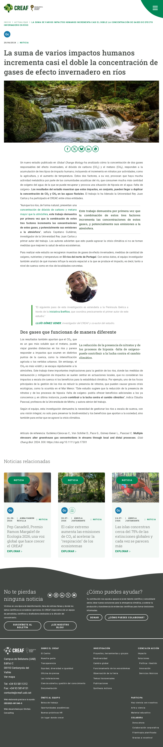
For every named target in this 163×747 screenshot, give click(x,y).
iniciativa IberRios (59, 311)
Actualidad (21, 22)
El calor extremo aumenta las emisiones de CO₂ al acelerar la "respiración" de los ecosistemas (80, 536)
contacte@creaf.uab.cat (17, 692)
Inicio (7, 22)
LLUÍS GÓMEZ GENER (48, 323)
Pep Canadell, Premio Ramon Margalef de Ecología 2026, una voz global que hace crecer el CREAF (26, 536)
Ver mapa (9, 676)
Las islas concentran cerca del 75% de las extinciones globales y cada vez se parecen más (134, 536)
